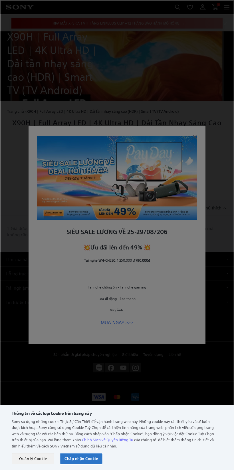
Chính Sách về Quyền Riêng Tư (107, 439)
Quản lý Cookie (33, 458)
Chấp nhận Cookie (81, 458)
